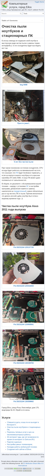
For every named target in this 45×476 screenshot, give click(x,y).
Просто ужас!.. (23, 123)
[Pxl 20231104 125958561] (24, 307)
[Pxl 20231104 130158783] (24, 345)
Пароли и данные (14, 442)
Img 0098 (23, 85)
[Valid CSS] (18, 470)
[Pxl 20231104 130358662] (24, 384)
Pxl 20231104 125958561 (24, 324)
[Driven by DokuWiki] (27, 470)
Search (21, 13)
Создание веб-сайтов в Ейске (19, 449)
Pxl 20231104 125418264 (24, 286)
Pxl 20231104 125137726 (24, 247)
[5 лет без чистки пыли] (24, 144)
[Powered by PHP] (27, 468)
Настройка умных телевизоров (19, 444)
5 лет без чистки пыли (23, 162)
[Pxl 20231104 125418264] (24, 268)
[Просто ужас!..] (24, 106)
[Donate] (18, 468)
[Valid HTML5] (36, 468)
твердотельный (20, 191)
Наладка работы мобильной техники (22, 447)
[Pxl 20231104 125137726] (24, 230)
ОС (27, 186)
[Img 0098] (24, 67)
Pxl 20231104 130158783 (24, 363)
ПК (17, 173)
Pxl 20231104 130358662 (24, 401)
